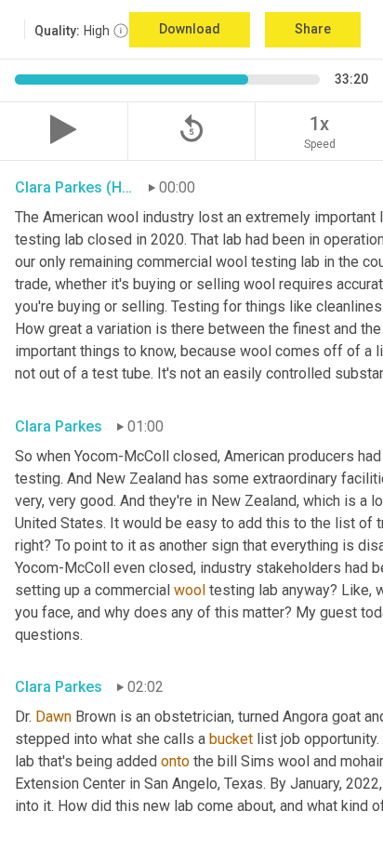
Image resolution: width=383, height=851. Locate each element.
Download (189, 28)
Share (313, 28)
